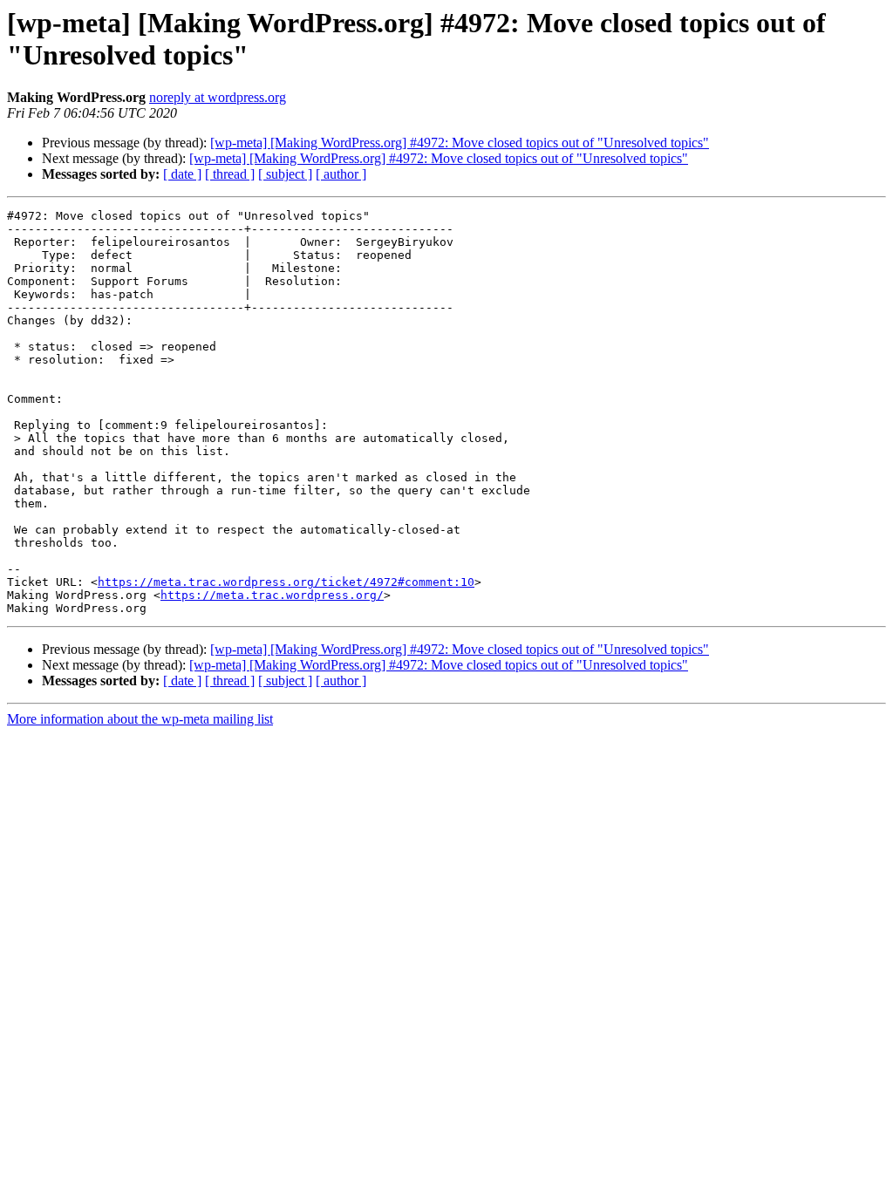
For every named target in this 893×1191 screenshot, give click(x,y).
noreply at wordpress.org (217, 97)
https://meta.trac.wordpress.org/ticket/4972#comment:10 (286, 582)
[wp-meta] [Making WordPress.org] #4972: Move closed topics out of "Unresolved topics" (459, 142)
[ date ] (182, 174)
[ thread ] (230, 174)
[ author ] (341, 174)
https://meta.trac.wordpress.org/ (272, 595)
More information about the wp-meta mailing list (140, 718)
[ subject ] (285, 174)
